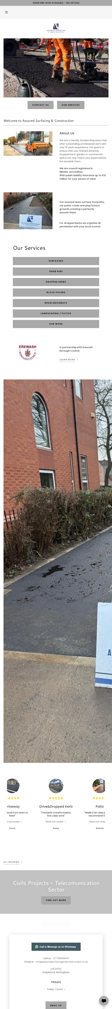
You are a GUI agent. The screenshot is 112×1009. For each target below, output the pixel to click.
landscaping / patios (56, 313)
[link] (56, 28)
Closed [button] (59, 989)
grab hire (56, 271)
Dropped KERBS (56, 281)
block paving (56, 292)
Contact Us (40, 105)
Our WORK (56, 323)
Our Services (71, 105)
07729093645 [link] (61, 958)
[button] (6, 12)
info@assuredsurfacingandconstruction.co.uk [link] (62, 962)
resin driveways (56, 302)
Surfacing (56, 260)
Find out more (56, 900)
